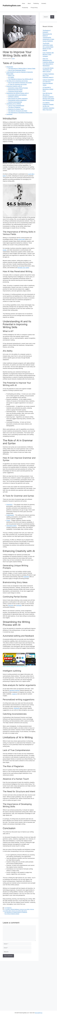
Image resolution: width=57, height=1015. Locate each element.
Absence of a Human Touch (16, 109)
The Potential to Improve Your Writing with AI (20, 79)
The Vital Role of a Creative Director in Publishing (15, 912)
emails (4, 250)
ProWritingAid (10, 515)
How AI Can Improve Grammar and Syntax (20, 82)
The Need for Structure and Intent (17, 110)
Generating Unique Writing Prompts (18, 88)
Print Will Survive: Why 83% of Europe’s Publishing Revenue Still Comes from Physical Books (48, 97)
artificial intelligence (14, 909)
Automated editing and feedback (17, 95)
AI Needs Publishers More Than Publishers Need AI (48, 75)
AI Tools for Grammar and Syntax (17, 84)
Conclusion (9, 114)
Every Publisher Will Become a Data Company (48, 54)
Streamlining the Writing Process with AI (17, 93)
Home (23, 3)
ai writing (8, 909)
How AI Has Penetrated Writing (17, 70)
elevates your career (23, 267)
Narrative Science (14, 690)
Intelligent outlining (13, 96)
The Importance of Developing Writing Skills (20, 112)
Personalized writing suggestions (17, 100)
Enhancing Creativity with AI (14, 86)
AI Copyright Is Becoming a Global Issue (48, 89)
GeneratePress (38, 1012)
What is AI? (11, 75)
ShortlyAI (10, 605)
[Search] (52, 17)
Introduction (9, 66)
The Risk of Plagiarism (14, 107)
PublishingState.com (12, 5)
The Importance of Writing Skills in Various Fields (21, 68)
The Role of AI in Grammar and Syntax (17, 81)
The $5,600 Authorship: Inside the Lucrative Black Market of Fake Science (48, 47)
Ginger (8, 520)
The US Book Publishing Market (11, 913)
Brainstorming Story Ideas (15, 89)
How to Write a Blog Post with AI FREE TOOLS (13, 655)
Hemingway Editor (11, 525)
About (29, 3)
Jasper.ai (14, 694)
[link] (5, 655)
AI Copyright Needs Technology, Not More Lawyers (48, 69)
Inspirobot (26, 576)
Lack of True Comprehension (16, 105)
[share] (22, 654)
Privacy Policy (34, 7)
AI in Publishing (7, 907)
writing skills (21, 239)
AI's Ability (11, 77)
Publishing (36, 3)
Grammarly (9, 504)
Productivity (25, 7)
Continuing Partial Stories (15, 91)
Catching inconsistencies (15, 102)
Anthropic (18, 605)
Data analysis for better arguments (18, 98)
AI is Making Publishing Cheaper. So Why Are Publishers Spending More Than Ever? (48, 106)
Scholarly (43, 3)
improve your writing (25, 909)
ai (4, 909)
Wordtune (16, 708)
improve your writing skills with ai (19, 910)
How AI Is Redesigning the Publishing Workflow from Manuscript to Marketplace (48, 62)
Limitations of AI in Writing (13, 103)
